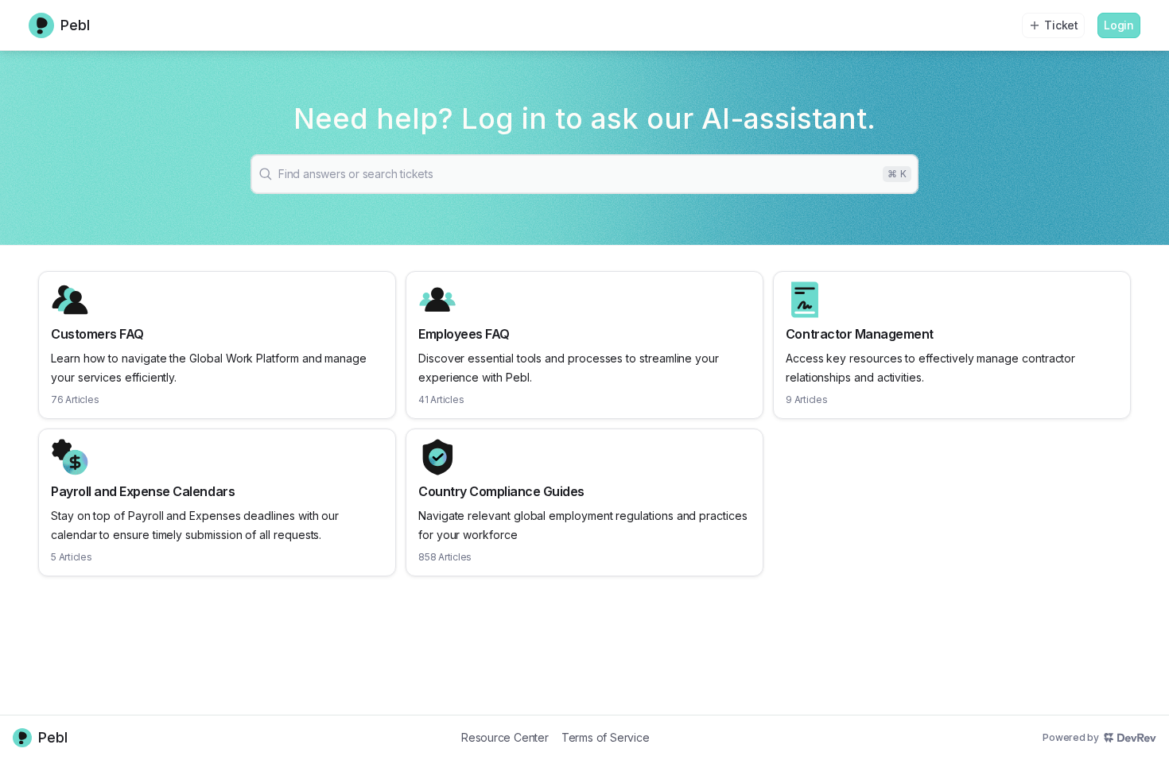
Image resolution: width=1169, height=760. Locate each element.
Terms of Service (605, 737)
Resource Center (505, 737)
